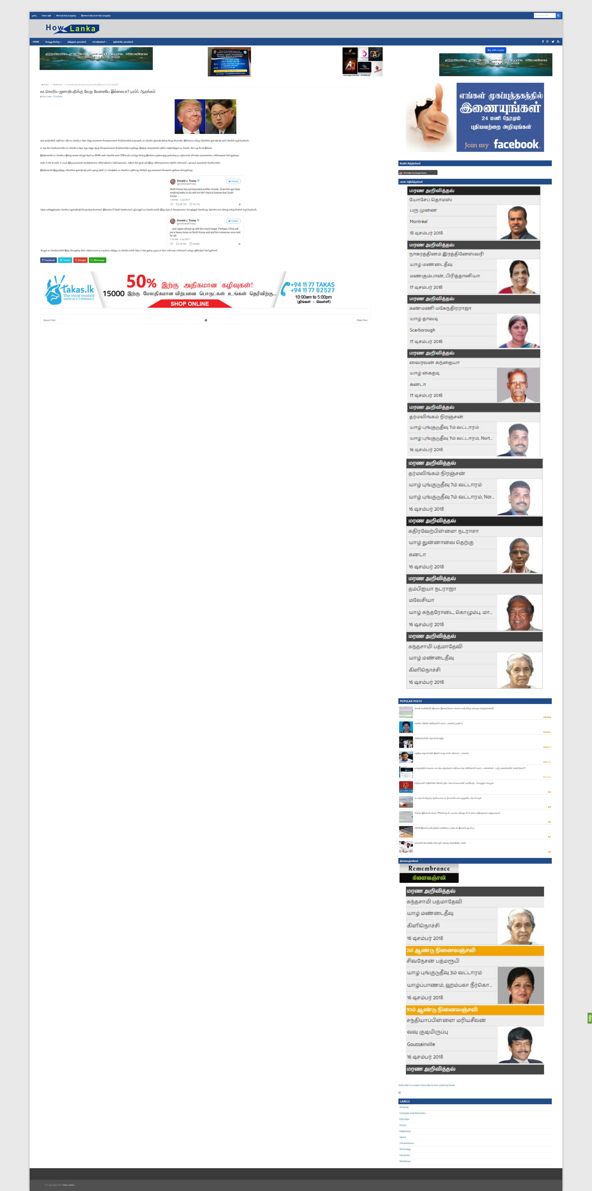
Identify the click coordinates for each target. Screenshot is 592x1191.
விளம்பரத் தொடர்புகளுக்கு (66, 15)
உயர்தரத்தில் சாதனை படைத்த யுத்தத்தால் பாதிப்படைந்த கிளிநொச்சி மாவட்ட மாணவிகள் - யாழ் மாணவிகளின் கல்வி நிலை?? (470, 768)
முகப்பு (34, 15)
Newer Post (49, 320)
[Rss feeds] (558, 41)
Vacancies (404, 1155)
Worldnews (405, 1161)
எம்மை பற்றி (46, 15)
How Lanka (68, 1185)
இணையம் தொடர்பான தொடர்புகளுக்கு (96, 15)
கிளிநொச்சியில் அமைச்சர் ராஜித (429, 738)
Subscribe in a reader (409, 1085)
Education (404, 1119)
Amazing (403, 1107)
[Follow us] (553, 41)
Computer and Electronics (412, 1113)
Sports (402, 1137)
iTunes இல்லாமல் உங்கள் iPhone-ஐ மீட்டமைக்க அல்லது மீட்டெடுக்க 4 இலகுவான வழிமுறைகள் (457, 812)
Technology (405, 1149)
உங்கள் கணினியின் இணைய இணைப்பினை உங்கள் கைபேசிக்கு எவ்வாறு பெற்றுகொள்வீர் (454, 708)
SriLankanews (406, 1143)
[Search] (558, 15)
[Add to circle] (547, 41)
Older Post (362, 320)
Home (36, 42)
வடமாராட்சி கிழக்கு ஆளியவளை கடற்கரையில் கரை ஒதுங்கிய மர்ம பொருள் (448, 797)
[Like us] (543, 41)
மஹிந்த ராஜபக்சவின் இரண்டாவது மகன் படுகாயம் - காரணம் (442, 753)
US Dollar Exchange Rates (415, 173)
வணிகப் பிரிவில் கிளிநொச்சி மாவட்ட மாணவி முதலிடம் (439, 723)
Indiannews (405, 1131)
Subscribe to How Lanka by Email (437, 1085)
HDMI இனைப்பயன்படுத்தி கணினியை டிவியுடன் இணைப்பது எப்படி (444, 827)
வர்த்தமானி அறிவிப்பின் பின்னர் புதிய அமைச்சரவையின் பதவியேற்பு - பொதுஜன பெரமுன (454, 783)
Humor (402, 1125)
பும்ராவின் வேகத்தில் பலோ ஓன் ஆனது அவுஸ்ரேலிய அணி (440, 842)
